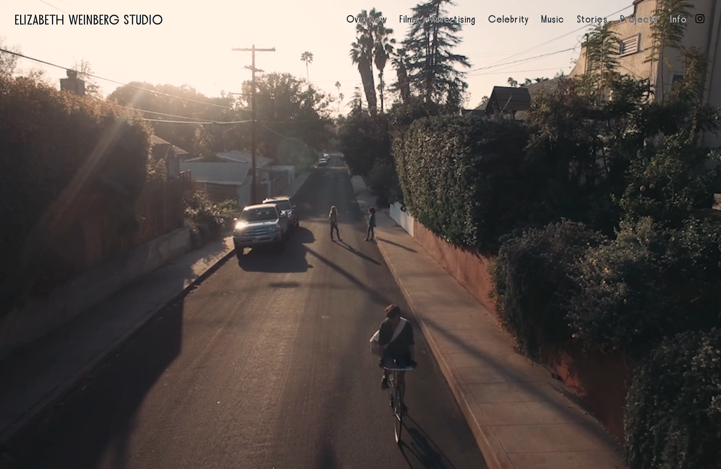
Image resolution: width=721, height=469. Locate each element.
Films (409, 20)
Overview (366, 20)
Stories (592, 20)
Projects (639, 20)
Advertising (453, 20)
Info (678, 20)
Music (553, 20)
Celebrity (508, 20)
